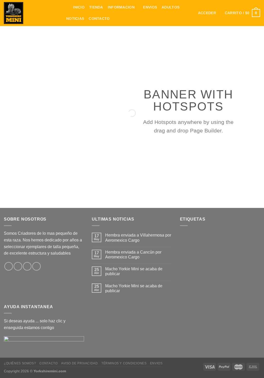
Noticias (75, 18)
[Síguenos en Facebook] (8, 266)
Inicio (79, 7)
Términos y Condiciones (123, 363)
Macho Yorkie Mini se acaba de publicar (133, 271)
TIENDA (96, 7)
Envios (150, 7)
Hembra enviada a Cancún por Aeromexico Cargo (133, 254)
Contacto (99, 18)
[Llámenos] (27, 266)
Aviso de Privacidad (79, 363)
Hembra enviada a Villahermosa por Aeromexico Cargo (138, 237)
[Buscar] (66, 7)
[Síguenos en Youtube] (36, 266)
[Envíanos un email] (18, 266)
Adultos (170, 7)
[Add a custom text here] (33, 165)
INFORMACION (121, 7)
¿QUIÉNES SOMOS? (20, 363)
